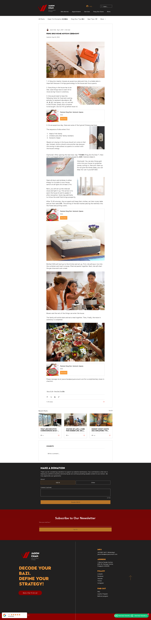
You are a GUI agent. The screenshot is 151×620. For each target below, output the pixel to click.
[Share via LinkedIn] (55, 397)
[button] (98, 11)
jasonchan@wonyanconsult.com (107, 554)
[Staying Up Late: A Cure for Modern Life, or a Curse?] (75, 420)
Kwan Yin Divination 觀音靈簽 (58, 19)
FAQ (98, 591)
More (102, 19)
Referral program (102, 596)
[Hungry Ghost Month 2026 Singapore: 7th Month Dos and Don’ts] (101, 420)
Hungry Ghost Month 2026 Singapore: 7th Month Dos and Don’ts (101, 430)
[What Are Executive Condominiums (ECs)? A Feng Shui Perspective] (50, 420)
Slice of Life (50, 391)
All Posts (42, 19)
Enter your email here (44, 522)
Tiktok (99, 581)
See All (110, 410)
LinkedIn (100, 574)
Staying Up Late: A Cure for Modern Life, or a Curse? (75, 430)
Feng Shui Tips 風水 (77, 19)
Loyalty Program (102, 594)
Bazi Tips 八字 (92, 19)
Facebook (100, 576)
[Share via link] (58, 397)
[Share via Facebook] (47, 397)
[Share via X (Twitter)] (51, 397)
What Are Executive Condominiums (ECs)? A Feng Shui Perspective (50, 430)
